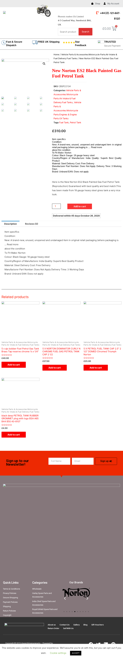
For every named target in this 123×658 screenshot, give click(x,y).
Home (56, 54)
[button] (66, 611)
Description (10, 223)
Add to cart (79, 206)
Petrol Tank (75, 122)
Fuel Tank (64, 122)
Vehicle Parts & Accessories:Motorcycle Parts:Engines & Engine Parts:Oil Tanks (67, 110)
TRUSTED (110, 42)
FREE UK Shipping (49, 42)
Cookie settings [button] (58, 653)
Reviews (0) (31, 223)
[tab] (11, 224)
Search (85, 31)
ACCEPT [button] (76, 653)
